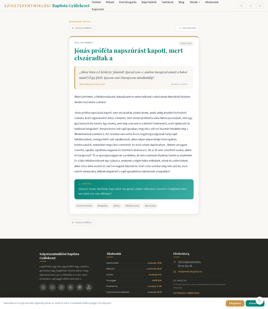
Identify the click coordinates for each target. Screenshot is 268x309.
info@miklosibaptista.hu (190, 271)
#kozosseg (150, 205)
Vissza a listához (83, 28)
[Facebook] (43, 287)
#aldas (116, 205)
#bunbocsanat (132, 205)
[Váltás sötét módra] (260, 301)
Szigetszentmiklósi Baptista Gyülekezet (59, 256)
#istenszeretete (84, 205)
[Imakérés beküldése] (88, 287)
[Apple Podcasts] (79, 287)
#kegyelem (103, 205)
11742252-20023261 (186, 293)
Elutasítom (255, 303)
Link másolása (189, 28)
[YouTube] (52, 287)
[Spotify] (70, 287)
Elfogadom (235, 303)
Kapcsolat (98, 9)
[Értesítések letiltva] (251, 6)
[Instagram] (61, 287)
